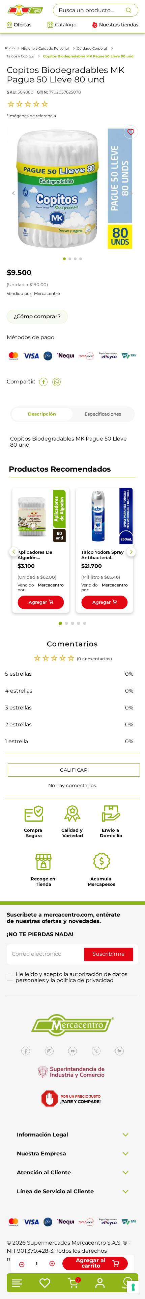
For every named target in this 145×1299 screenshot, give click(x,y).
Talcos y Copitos (20, 56)
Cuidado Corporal (92, 48)
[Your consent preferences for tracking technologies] (133, 1287)
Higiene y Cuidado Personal (45, 48)
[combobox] (95, 10)
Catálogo (66, 25)
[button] (14, 552)
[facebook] (43, 382)
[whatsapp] (56, 382)
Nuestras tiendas (118, 25)
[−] (21, 1263)
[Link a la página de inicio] (10, 48)
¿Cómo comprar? (37, 316)
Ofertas (22, 25)
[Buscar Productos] (132, 10)
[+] (52, 1263)
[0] (71, 1284)
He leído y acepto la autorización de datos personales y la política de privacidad (71, 977)
